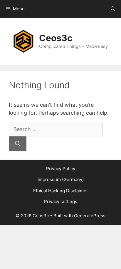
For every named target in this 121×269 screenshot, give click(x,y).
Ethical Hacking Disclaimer (60, 190)
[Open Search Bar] (113, 9)
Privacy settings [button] (60, 201)
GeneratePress (89, 215)
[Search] (17, 143)
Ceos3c (56, 38)
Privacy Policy (60, 168)
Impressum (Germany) (61, 179)
